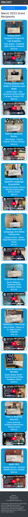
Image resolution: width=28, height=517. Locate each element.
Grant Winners (10, 8)
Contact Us (14, 498)
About (14, 495)
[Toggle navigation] (25, 2)
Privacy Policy (14, 497)
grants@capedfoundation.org (14, 500)
